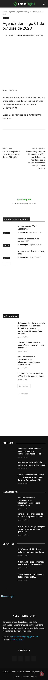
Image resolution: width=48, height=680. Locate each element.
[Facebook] (19, 208)
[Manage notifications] (42, 674)
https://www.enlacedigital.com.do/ (24, 203)
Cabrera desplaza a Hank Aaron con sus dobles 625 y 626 (12, 154)
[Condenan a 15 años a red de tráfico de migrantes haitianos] (9, 376)
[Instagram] (24, 208)
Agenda (12, 11)
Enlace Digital (22, 35)
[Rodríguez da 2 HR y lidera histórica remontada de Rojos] (9, 552)
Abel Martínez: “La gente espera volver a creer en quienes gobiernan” (31, 529)
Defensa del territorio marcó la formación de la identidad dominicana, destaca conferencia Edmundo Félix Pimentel (31, 328)
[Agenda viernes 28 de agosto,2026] (9, 229)
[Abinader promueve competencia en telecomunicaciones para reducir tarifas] (9, 360)
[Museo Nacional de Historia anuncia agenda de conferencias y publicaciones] (9, 451)
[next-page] (8, 263)
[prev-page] (4, 263)
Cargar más (23, 386)
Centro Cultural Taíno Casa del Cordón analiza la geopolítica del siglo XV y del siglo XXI (31, 477)
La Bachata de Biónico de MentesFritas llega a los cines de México (31, 345)
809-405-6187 (17, 639)
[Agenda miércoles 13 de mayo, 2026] (9, 254)
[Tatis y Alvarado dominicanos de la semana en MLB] (9, 577)
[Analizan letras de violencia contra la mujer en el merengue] (9, 465)
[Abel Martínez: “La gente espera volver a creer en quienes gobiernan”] (9, 529)
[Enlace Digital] (24, 4)
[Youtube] (33, 658)
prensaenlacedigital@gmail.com (24, 636)
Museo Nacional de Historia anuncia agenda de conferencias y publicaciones (30, 451)
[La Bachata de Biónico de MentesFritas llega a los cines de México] (9, 345)
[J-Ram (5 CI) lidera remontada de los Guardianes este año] (9, 565)
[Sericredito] (24, 306)
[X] (29, 208)
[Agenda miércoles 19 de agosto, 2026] (9, 242)
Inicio (5, 11)
